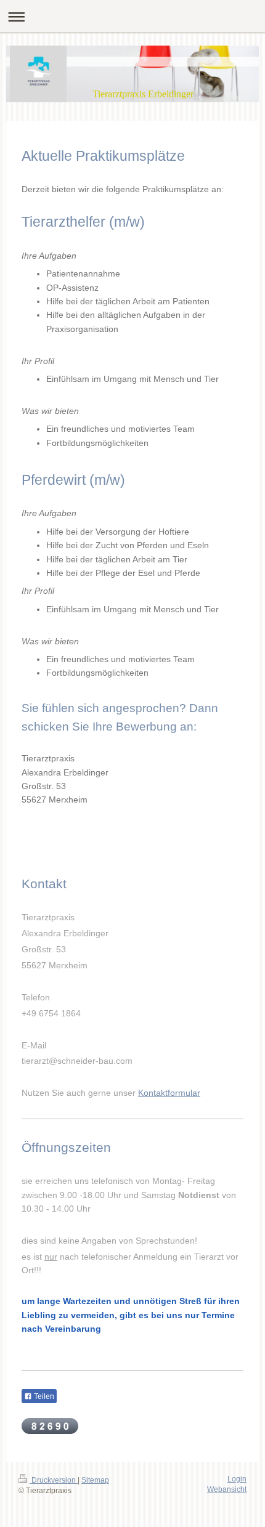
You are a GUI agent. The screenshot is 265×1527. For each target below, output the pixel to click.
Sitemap (95, 1480)
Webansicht (227, 1489)
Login (237, 1479)
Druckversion (54, 1480)
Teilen (43, 1396)
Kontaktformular (169, 1093)
